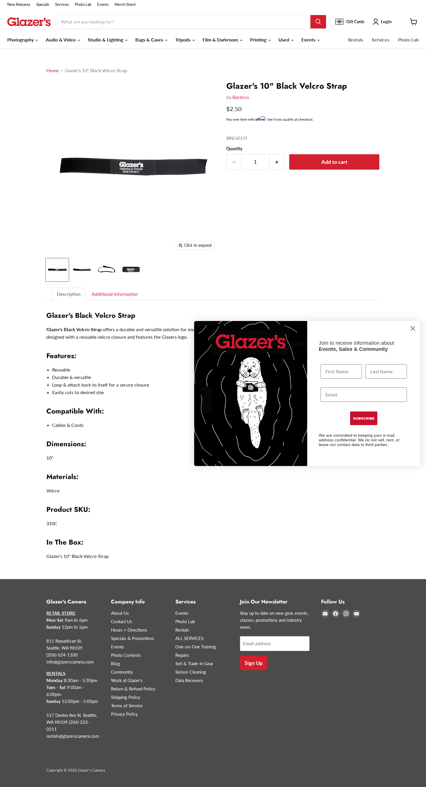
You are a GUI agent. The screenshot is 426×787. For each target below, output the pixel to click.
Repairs (182, 655)
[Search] (318, 21)
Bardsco (240, 97)
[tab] (69, 294)
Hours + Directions (129, 629)
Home (52, 70)
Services (62, 4)
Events (103, 4)
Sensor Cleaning (190, 671)
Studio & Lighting (106, 39)
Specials (42, 4)
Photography (21, 39)
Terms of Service (127, 705)
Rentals (355, 39)
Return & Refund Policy (133, 688)
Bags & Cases (149, 39)
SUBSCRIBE (363, 418)
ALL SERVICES (189, 638)
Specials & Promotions (132, 638)
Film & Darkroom (221, 39)
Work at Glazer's (127, 680)
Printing (258, 39)
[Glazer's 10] (57, 269)
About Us (120, 613)
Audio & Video (61, 39)
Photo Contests (126, 655)
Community (122, 671)
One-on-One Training (195, 646)
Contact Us (121, 621)
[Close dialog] (413, 328)
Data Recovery (189, 680)
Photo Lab (83, 4)
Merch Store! (125, 4)
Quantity (234, 148)
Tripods (183, 39)
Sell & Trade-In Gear (194, 663)
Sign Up (254, 663)
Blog (115, 663)
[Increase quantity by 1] (277, 162)
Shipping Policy (125, 697)
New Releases (18, 4)
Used (284, 39)
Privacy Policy (124, 714)
